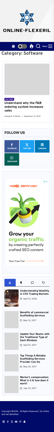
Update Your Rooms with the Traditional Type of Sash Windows (35, 337)
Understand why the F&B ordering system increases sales (23, 107)
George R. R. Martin (12, 116)
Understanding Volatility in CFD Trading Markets (34, 292)
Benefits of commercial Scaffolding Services (34, 314)
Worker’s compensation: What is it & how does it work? (34, 380)
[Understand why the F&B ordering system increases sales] (27, 79)
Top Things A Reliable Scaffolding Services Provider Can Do (33, 359)
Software (9, 99)
